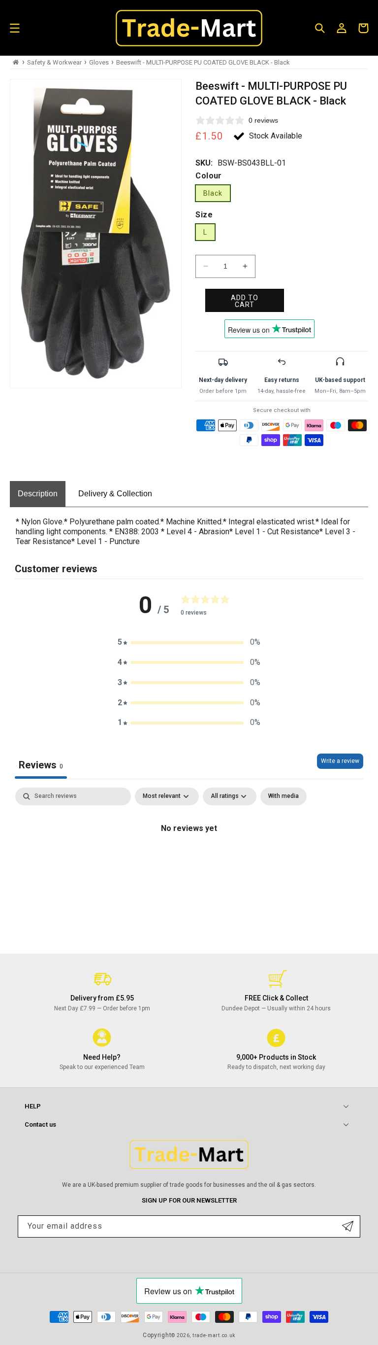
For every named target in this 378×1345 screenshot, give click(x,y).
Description (38, 493)
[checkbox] (283, 796)
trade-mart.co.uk (213, 1335)
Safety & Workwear (54, 62)
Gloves (99, 62)
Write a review (340, 761)
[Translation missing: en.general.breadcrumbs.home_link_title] (16, 62)
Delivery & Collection (115, 493)
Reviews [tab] (41, 765)
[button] (15, 28)
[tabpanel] (189, 861)
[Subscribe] (347, 1226)
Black (212, 193)
